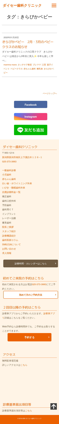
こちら (23, 364)
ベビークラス (17, 68)
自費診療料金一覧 (11, 192)
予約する (29, 337)
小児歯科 (6, 174)
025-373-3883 (9, 161)
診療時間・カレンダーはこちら (31, 263)
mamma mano (10, 64)
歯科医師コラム (10, 240)
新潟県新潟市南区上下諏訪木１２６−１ (22, 157)
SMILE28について (11, 244)
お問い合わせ (9, 248)
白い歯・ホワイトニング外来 (17, 183)
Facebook (31, 105)
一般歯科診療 (9, 170)
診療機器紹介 (9, 235)
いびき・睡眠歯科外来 (13, 187)
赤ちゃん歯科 (30, 68)
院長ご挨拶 (8, 226)
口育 (44, 64)
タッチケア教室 (25, 64)
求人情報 (6, 253)
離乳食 (40, 68)
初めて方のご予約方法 (30, 294)
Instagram (30, 116)
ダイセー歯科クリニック (22, 5)
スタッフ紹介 (9, 231)
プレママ (37, 64)
